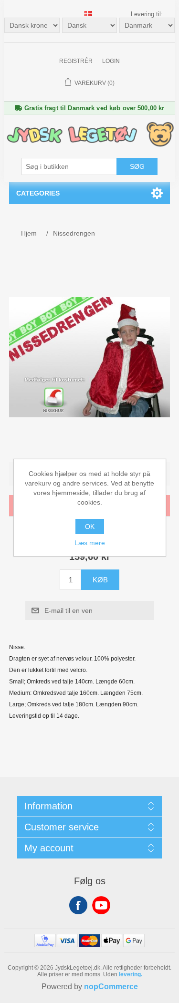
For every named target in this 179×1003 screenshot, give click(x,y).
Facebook (78, 905)
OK (90, 526)
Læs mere (89, 543)
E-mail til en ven (68, 610)
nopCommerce (111, 986)
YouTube (101, 905)
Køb (100, 580)
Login (111, 61)
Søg (137, 166)
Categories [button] (38, 193)
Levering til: (147, 14)
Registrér (76, 61)
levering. (130, 974)
